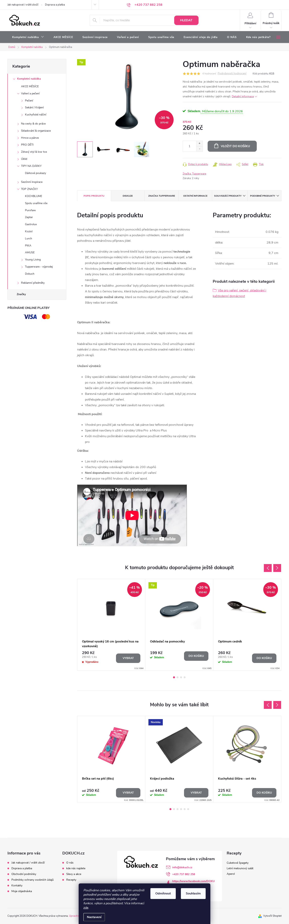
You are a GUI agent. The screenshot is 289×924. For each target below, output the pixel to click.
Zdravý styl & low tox (34, 152)
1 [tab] (174, 677)
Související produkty (227, 195)
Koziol (28, 231)
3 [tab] (181, 677)
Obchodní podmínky (23, 874)
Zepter (29, 217)
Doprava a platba (55, 5)
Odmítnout (163, 893)
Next (277, 568)
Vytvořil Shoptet (272, 916)
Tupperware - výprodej (39, 267)
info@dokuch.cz (182, 867)
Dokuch (29, 274)
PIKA (28, 245)
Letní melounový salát (240, 868)
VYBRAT (128, 658)
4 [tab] (185, 677)
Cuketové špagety (238, 863)
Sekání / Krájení (34, 107)
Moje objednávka (21, 891)
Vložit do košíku (235, 146)
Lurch (28, 238)
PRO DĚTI (27, 145)
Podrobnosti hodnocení (232, 73)
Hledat (186, 20)
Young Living (33, 259)
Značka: (194, 174)
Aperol (231, 874)
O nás (70, 862)
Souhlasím (193, 893)
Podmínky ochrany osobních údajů (32, 880)
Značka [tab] (161, 195)
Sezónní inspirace (31, 182)
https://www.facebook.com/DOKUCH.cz (193, 882)
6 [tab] (188, 809)
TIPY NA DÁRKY (31, 166)
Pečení (29, 100)
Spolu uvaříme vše (36, 203)
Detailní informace (243, 96)
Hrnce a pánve (30, 138)
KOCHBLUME (33, 196)
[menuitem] (28, 37)
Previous (268, 568)
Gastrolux (31, 224)
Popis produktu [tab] (94, 195)
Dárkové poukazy (35, 173)
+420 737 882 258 (183, 874)
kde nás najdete (75, 868)
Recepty (71, 879)
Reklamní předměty (33, 283)
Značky (21, 294)
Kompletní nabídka (29, 79)
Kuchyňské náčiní (35, 114)
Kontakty (16, 885)
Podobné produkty (262, 195)
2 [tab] (178, 677)
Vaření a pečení (30, 93)
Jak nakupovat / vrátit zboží (22, 5)
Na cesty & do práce (33, 123)
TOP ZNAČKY (29, 189)
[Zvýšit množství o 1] (199, 143)
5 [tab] (185, 809)
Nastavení (94, 917)
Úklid (24, 159)
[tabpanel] (111, 624)
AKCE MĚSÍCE (30, 86)
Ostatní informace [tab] (195, 195)
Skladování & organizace (36, 131)
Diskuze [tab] (128, 195)
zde (85, 907)
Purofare (30, 210)
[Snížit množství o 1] (199, 149)
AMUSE (30, 252)
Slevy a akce (73, 874)
